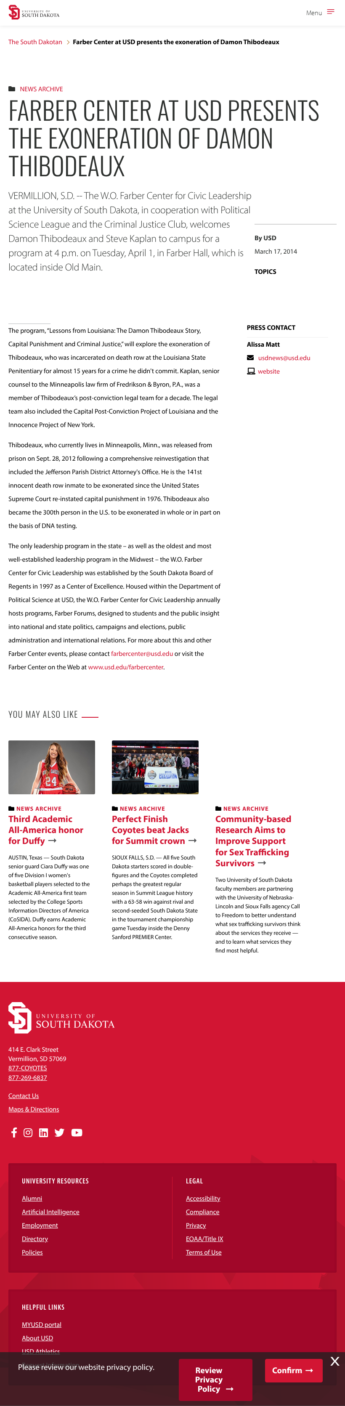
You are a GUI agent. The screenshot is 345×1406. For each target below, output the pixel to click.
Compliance (203, 1212)
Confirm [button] (287, 1370)
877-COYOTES (27, 1068)
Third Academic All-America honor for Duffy (45, 829)
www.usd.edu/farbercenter (125, 667)
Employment (40, 1225)
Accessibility (203, 1198)
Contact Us (23, 1096)
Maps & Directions (33, 1109)
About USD (37, 1338)
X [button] (335, 1361)
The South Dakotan (35, 42)
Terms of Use (204, 1252)
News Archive (41, 89)
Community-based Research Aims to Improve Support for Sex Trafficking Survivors (253, 841)
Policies (32, 1252)
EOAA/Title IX (204, 1239)
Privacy (196, 1225)
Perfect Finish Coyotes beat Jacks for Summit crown (150, 829)
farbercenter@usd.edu (142, 654)
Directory (35, 1239)
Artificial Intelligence (51, 1212)
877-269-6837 (27, 1078)
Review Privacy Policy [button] (209, 1379)
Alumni (32, 1198)
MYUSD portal (41, 1325)
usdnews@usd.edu (284, 358)
